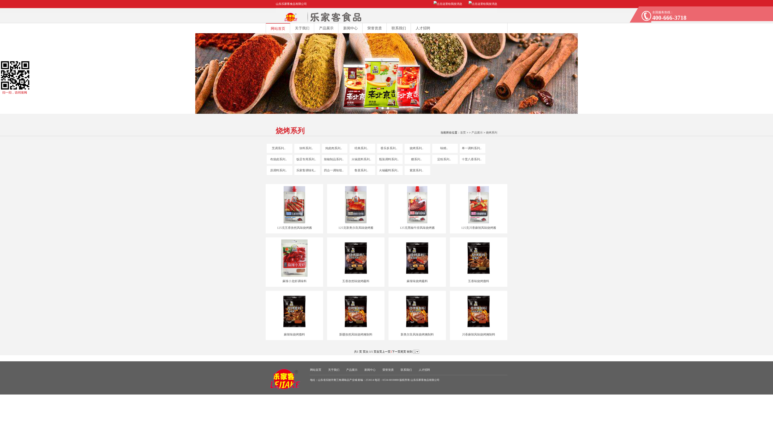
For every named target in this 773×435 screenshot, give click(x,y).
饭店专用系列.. (306, 159)
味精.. (444, 148)
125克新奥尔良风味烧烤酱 (355, 227)
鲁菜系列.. (361, 170)
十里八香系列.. (472, 159)
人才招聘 (423, 28)
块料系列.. (306, 148)
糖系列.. (416, 159)
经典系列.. (361, 148)
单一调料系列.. (472, 148)
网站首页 (278, 29)
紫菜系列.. (416, 170)
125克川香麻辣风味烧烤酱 (478, 227)
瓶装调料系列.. (389, 159)
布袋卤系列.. (278, 159)
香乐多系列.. (388, 148)
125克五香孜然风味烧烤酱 (294, 227)
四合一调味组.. (334, 170)
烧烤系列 (491, 132)
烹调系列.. (278, 148)
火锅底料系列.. (361, 159)
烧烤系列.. (416, 148)
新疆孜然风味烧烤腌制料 (355, 334)
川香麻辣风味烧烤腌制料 (478, 334)
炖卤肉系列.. (333, 148)
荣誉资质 (374, 28)
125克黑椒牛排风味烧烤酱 (417, 227)
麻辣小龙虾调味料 (294, 281)
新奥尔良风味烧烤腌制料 (417, 334)
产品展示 (326, 28)
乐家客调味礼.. (306, 170)
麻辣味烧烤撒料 (294, 334)
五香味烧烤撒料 (478, 281)
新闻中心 (350, 28)
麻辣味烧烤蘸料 (417, 281)
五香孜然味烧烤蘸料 (355, 281)
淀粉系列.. (444, 159)
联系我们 (399, 28)
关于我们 (302, 28)
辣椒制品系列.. (334, 159)
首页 (463, 132)
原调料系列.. (278, 170)
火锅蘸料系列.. (389, 170)
